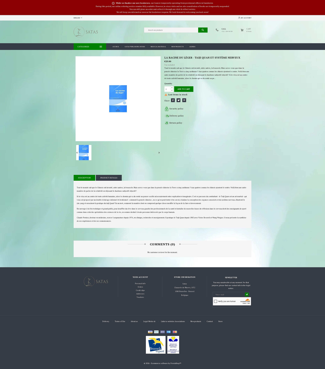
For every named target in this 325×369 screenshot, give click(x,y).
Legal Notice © (149, 321)
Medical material (158, 47)
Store (220, 321)
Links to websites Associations (173, 321)
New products (178, 47)
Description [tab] (84, 178)
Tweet (178, 100)
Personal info (140, 283)
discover (156, 331)
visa (150, 331)
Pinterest (184, 100)
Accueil (115, 47)
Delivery (105, 321)
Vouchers (140, 297)
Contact (210, 321)
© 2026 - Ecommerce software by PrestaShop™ (162, 363)
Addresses (140, 294)
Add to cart (183, 89)
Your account (140, 277)
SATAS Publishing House (135, 47)
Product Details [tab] (108, 178)
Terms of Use (120, 321)
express (162, 331)
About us (134, 321)
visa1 (175, 331)
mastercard (168, 331)
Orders (140, 287)
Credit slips (140, 290)
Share (173, 100)
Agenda (192, 47)
